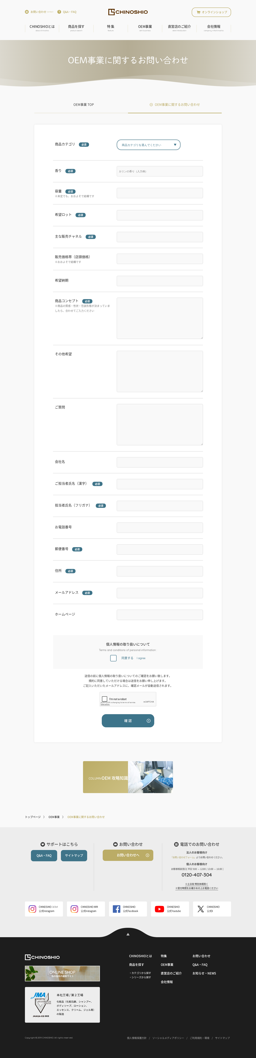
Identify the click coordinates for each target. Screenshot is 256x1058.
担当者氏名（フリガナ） (73, 505)
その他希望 (63, 354)
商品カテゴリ (65, 144)
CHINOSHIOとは (42, 28)
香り (58, 170)
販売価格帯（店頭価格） (73, 257)
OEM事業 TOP (83, 104)
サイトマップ (74, 855)
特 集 (110, 28)
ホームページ (65, 614)
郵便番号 (61, 549)
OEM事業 (145, 28)
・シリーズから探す (140, 977)
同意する (133, 657)
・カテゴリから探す (140, 973)
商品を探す (76, 28)
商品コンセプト (67, 301)
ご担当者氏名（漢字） (72, 483)
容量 (58, 191)
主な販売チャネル (68, 236)
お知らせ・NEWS (204, 973)
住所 (58, 570)
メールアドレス (67, 592)
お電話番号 (63, 527)
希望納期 (61, 280)
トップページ (33, 817)
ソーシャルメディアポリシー (168, 1038)
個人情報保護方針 (137, 1038)
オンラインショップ (214, 12)
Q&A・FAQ (69, 12)
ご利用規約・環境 (199, 1038)
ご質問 (60, 407)
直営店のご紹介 (179, 28)
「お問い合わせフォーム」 (183, 857)
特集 (164, 955)
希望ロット (63, 214)
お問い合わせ (42, 12)
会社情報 (214, 28)
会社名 (60, 461)
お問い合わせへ (128, 855)
